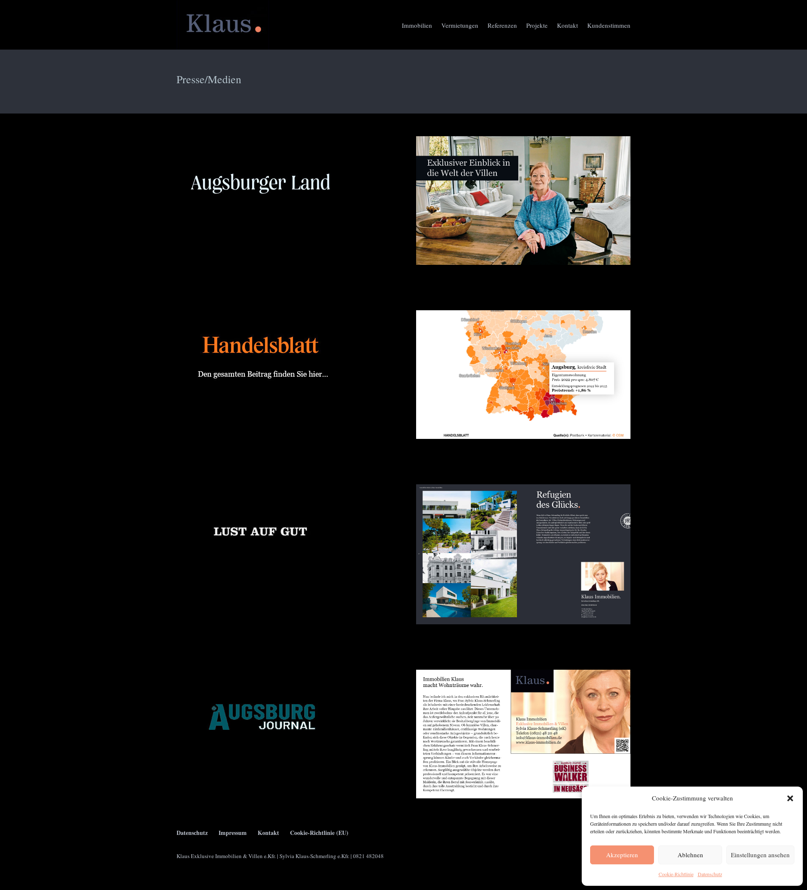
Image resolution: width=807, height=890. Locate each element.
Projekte (537, 25)
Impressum (233, 832)
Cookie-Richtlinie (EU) (319, 832)
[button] (790, 798)
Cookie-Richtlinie (676, 874)
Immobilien (417, 25)
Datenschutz (710, 874)
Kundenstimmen (608, 25)
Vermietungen (459, 25)
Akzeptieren (622, 854)
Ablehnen (690, 854)
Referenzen (502, 25)
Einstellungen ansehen (760, 854)
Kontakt (567, 25)
